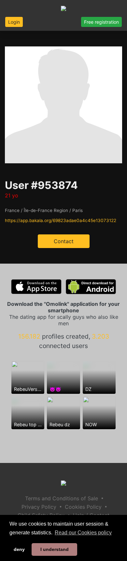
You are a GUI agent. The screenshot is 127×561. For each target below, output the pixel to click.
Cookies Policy (83, 507)
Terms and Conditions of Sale (61, 498)
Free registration (101, 22)
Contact (64, 241)
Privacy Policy (38, 507)
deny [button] (19, 549)
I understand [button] (54, 549)
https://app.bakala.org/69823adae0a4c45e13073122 (60, 220)
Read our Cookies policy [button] (83, 532)
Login (14, 22)
